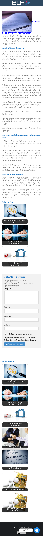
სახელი (7, 307)
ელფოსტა (8, 316)
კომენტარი (8, 289)
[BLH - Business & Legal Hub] (21, 3)
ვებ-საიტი (7, 325)
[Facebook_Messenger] (37, 530)
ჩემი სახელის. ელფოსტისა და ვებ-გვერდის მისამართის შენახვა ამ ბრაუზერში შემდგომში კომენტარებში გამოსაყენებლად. (20, 337)
